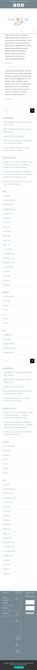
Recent (18, 593)
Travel (6, 319)
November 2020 (9, 262)
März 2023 (7, 240)
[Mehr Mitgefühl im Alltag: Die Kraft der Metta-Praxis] (17, 622)
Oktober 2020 (8, 267)
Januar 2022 (8, 249)
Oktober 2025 (8, 204)
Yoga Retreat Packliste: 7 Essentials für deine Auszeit (21, 605)
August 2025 (8, 213)
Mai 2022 (7, 245)
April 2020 (7, 285)
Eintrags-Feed (9, 344)
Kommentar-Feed (10, 348)
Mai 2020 (7, 280)
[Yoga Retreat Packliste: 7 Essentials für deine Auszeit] (17, 600)
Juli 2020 (7, 271)
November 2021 (9, 254)
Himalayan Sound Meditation (14, 136)
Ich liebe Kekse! (19, 667)
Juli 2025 (7, 218)
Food (5, 310)
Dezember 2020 (9, 258)
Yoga (5, 323)
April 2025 (7, 231)
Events (18, 184)
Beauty (6, 305)
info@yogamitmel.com (22, 1)
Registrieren (8, 335)
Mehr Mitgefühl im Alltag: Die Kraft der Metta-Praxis (21, 628)
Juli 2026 (7, 196)
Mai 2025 (7, 227)
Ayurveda (7, 301)
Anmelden (7, 339)
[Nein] (35, 665)
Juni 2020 (7, 276)
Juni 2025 (7, 222)
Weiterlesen (8, 63)
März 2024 (7, 236)
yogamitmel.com (9, 616)
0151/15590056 (8, 605)
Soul (5, 314)
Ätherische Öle (9, 296)
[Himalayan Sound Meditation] (17, 646)
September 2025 (10, 209)
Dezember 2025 (9, 200)
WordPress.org (9, 352)
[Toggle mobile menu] (33, 29)
